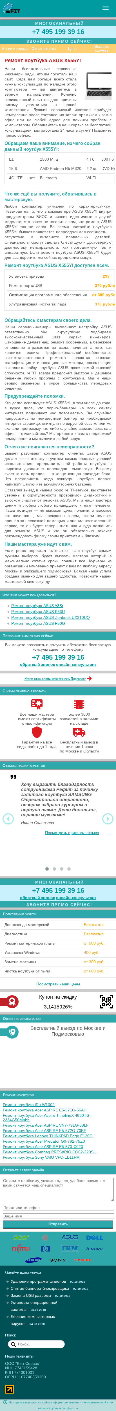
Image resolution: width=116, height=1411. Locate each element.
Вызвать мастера (101, 48)
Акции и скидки (15, 48)
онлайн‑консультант (76, 664)
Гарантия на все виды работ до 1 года (37, 744)
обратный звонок (37, 664)
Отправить (58, 1224)
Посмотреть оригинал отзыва (72, 832)
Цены (72, 48)
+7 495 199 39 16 (58, 31)
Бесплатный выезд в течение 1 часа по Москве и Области (79, 746)
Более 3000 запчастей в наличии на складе (79, 718)
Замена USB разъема (31, 1295)
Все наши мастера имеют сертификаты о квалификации (37, 718)
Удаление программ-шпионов (38, 1281)
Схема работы (44, 48)
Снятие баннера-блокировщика (40, 1288)
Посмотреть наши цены (58, 984)
